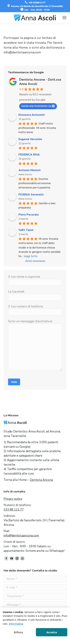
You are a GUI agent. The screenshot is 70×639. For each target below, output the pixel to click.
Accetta (51, 632)
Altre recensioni (35, 261)
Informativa (16, 623)
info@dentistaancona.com (21, 535)
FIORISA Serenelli (31, 195)
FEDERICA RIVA (29, 155)
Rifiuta (18, 632)
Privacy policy (13, 499)
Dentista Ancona (41, 480)
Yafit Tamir (26, 230)
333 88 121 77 (14, 510)
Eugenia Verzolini (30, 139)
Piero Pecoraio (28, 215)
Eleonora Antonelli (31, 115)
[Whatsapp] (22, 558)
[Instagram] (17, 558)
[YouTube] (11, 558)
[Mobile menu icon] (64, 18)
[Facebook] (6, 558)
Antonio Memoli (29, 170)
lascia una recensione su (36, 106)
